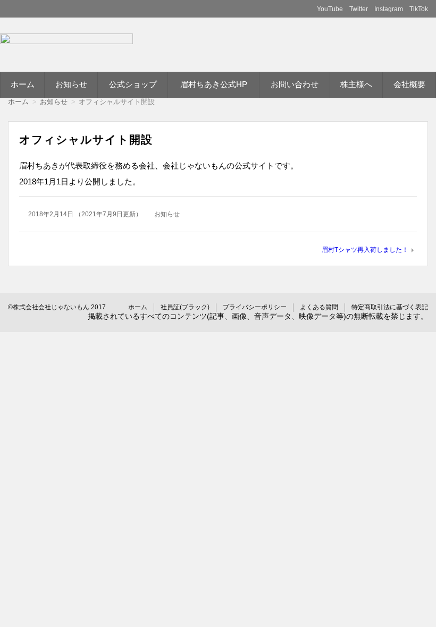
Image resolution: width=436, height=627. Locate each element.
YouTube (330, 9)
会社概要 (409, 84)
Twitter (358, 9)
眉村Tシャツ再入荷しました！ (365, 249)
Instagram (388, 9)
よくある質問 (319, 307)
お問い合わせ (294, 84)
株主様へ (356, 84)
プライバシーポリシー (255, 307)
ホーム (23, 84)
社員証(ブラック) (185, 307)
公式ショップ (133, 84)
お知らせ (71, 84)
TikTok (418, 9)
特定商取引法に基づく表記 (389, 307)
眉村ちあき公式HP (213, 84)
